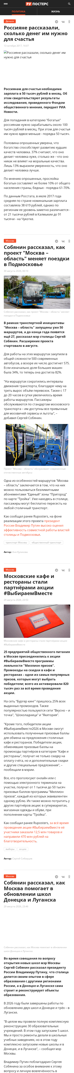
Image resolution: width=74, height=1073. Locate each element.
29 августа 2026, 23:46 (16, 906)
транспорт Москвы (16, 542)
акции (22, 849)
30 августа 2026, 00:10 (16, 271)
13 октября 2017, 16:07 (16, 45)
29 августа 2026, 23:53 (16, 599)
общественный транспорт (46, 542)
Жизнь (55, 11)
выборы (10, 849)
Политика (18, 11)
